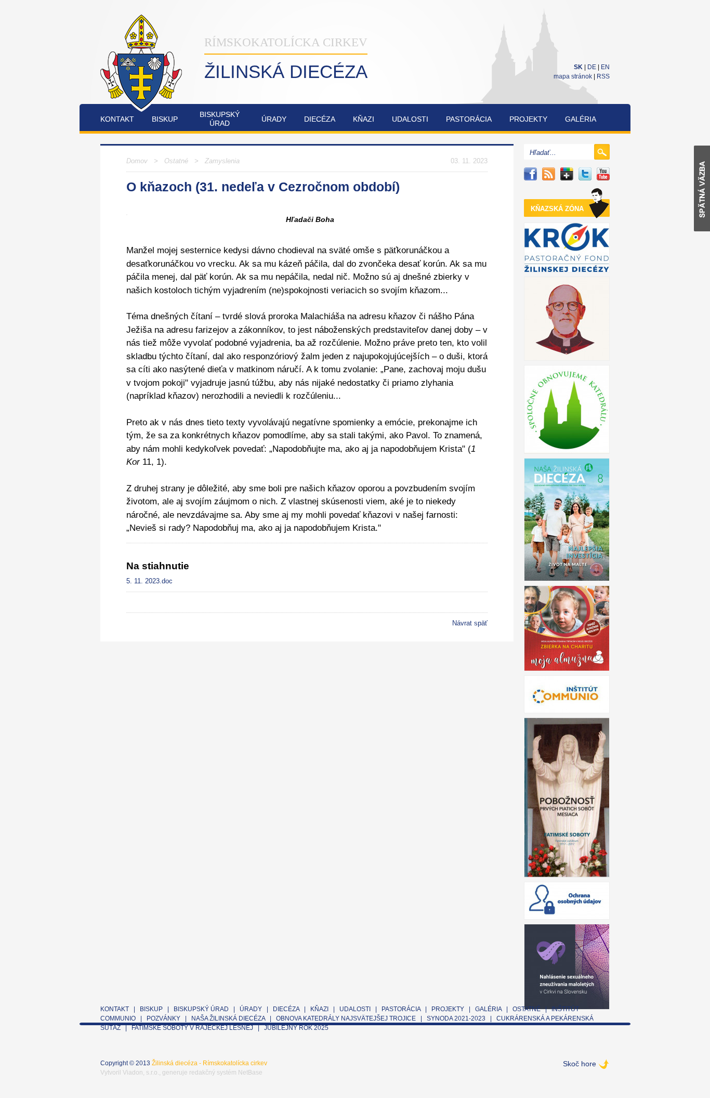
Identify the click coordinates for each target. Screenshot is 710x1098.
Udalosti (410, 119)
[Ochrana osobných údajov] (567, 901)
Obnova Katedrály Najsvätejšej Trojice (346, 1018)
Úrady (273, 119)
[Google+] (566, 173)
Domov (137, 161)
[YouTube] (603, 173)
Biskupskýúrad (220, 118)
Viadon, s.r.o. (141, 1072)
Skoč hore (579, 1064)
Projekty (528, 119)
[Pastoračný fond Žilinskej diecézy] (567, 247)
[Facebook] (530, 173)
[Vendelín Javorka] (567, 319)
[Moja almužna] (567, 628)
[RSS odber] (548, 173)
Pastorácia (469, 119)
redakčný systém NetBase (225, 1072)
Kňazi (363, 119)
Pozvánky (163, 1018)
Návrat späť (470, 623)
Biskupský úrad (201, 1009)
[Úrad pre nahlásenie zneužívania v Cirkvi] (567, 967)
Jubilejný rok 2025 (296, 1027)
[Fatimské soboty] (567, 797)
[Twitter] (584, 173)
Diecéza (319, 119)
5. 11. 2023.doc (149, 581)
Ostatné (176, 161)
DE (591, 67)
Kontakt (117, 119)
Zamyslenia (222, 161)
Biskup (165, 119)
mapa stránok (573, 76)
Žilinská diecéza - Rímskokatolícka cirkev (209, 1063)
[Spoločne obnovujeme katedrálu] (567, 409)
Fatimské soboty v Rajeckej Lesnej (193, 1027)
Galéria (580, 119)
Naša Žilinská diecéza (228, 1018)
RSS (603, 76)
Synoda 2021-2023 (456, 1018)
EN (605, 67)
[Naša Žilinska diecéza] (567, 519)
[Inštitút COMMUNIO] (567, 694)
